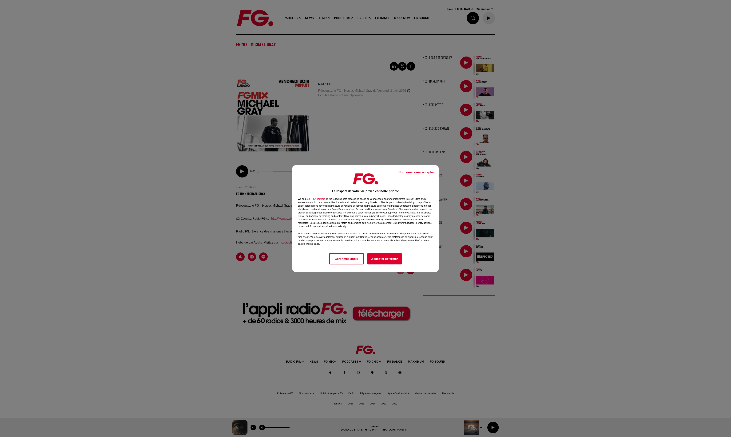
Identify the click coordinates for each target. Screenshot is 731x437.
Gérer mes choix (346, 258)
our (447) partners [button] (315, 198)
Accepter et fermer (384, 258)
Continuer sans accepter (416, 172)
